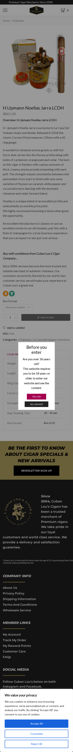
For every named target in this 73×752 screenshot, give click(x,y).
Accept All (37, 723)
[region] (36, 720)
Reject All (36, 743)
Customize (36, 733)
